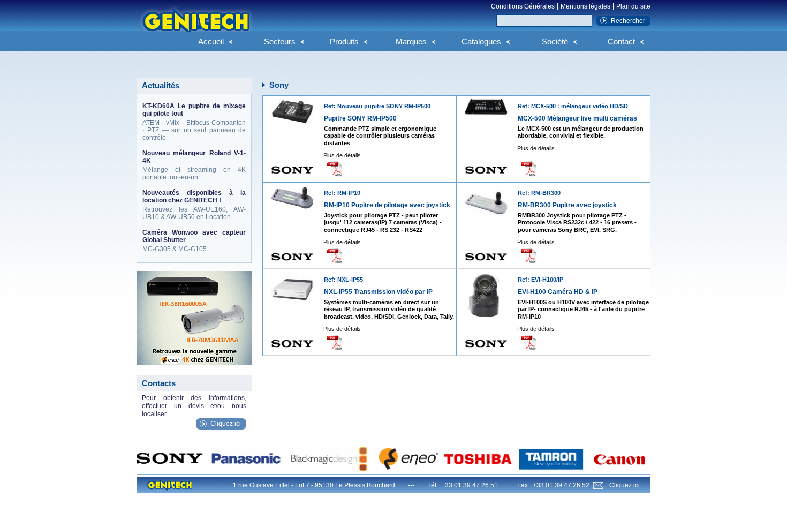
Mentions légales (585, 6)
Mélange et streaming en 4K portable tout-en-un (194, 165)
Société (555, 41)
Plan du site (633, 6)
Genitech (195, 26)
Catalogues (481, 41)
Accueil (211, 41)
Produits (344, 41)
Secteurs (280, 41)
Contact (621, 41)
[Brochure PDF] (338, 169)
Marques (411, 41)
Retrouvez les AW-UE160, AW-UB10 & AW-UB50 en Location (194, 205)
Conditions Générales (523, 6)
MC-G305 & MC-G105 (194, 241)
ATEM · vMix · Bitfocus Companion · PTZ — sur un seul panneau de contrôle (194, 121)
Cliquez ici (225, 423)
